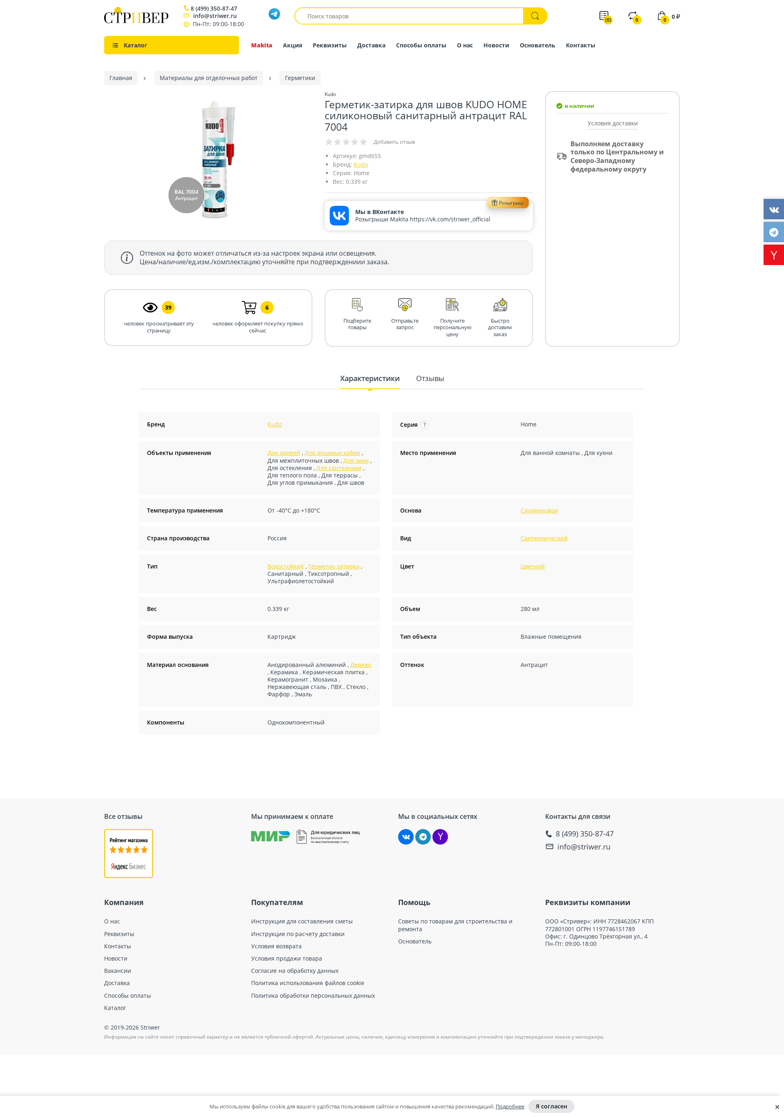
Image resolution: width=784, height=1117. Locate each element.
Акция (292, 45)
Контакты (580, 45)
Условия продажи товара (286, 958)
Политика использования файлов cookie (307, 983)
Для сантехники (338, 468)
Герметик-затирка (333, 566)
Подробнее (510, 1106)
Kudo (361, 164)
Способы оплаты (421, 45)
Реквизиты (330, 45)
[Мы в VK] (406, 837)
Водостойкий (285, 566)
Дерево (360, 665)
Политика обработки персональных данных (313, 995)
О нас (465, 45)
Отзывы (430, 378)
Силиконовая (539, 510)
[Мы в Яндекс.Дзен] (440, 837)
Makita (261, 45)
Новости (496, 45)
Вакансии (117, 970)
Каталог (115, 1008)
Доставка (371, 45)
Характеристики (370, 378)
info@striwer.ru (215, 16)
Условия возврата (276, 946)
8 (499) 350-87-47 (214, 8)
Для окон (356, 460)
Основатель (537, 45)
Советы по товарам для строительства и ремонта (455, 925)
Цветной (533, 566)
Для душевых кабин (332, 453)
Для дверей (283, 453)
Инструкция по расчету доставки (298, 934)
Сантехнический (544, 538)
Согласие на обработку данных (295, 970)
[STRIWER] (136, 21)
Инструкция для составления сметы (302, 921)
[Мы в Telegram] (423, 837)
